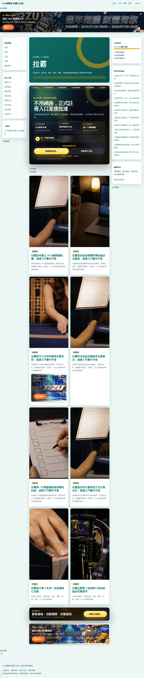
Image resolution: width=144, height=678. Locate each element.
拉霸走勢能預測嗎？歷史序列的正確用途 (126, 153)
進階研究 (7, 114)
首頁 (6, 47)
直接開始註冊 (51, 151)
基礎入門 (7, 82)
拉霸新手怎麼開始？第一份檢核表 (126, 125)
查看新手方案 (87, 151)
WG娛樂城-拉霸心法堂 (13, 3)
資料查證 (7, 87)
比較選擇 (7, 109)
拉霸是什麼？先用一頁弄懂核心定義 (126, 77)
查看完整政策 (119, 180)
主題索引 (5, 670)
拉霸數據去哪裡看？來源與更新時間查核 (126, 138)
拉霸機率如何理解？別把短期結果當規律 (126, 104)
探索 (114, 3)
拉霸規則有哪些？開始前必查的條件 (126, 92)
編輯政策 (7, 66)
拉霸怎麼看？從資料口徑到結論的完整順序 (126, 84)
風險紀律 (7, 100)
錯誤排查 (7, 105)
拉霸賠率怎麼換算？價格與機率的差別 (126, 111)
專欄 (125, 3)
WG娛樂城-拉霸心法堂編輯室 (14, 132)
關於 (130, 3)
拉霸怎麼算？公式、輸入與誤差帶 (126, 98)
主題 (119, 3)
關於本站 (23, 670)
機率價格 (7, 91)
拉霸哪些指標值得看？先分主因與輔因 (126, 146)
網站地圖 (31, 670)
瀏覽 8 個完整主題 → (40, 77)
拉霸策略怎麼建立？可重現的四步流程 (126, 119)
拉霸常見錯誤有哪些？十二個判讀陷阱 (126, 131)
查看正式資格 (95, 614)
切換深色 (138, 3)
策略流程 (7, 96)
